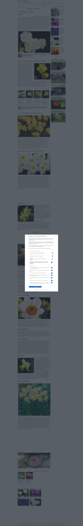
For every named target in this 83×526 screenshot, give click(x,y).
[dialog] (41, 263)
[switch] (52, 253)
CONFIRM (35, 286)
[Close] (56, 236)
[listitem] (41, 251)
